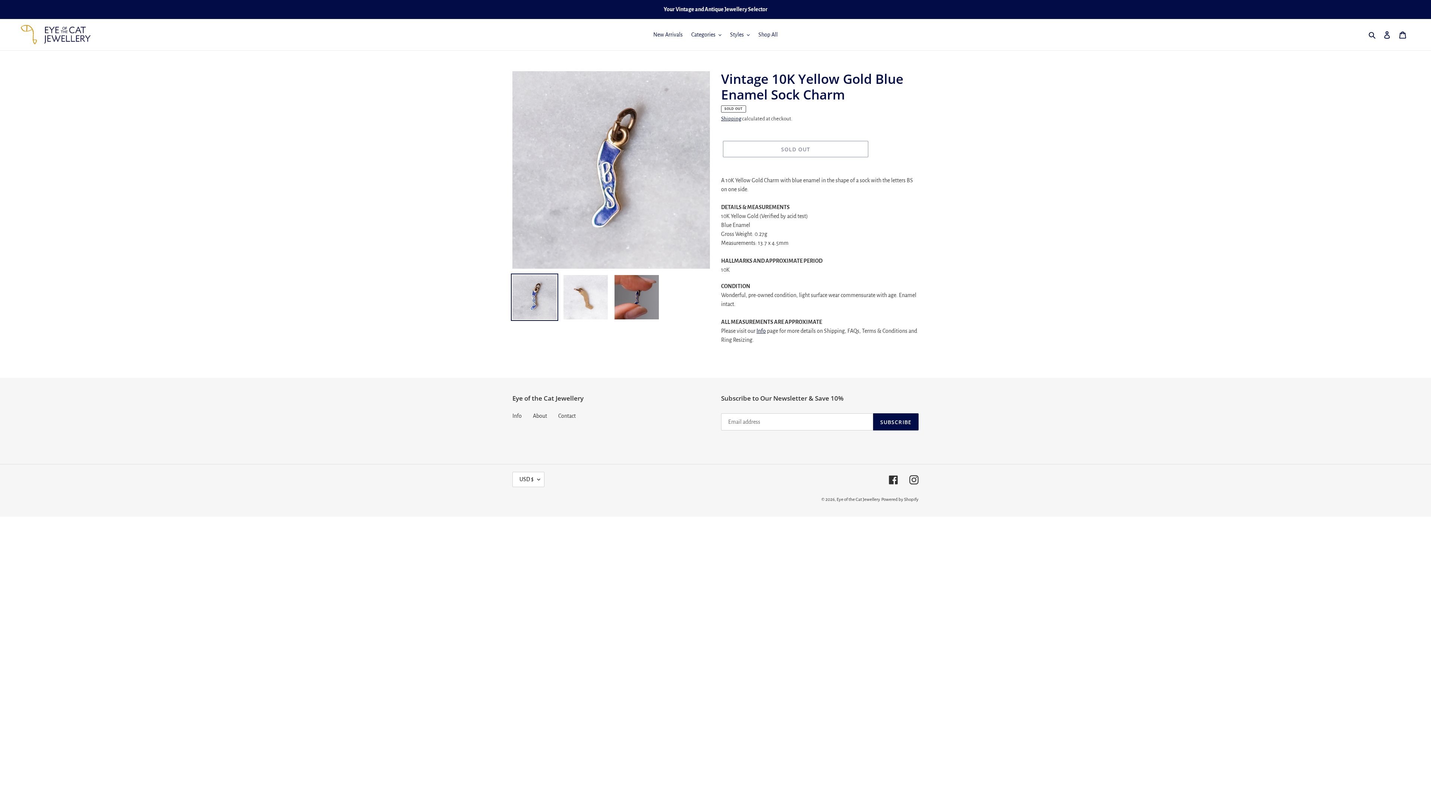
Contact (567, 416)
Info (761, 331)
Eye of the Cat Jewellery (858, 499)
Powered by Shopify (900, 499)
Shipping (731, 118)
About (540, 416)
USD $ (526, 479)
